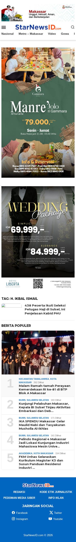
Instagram (22, 518)
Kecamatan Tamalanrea (34, 379)
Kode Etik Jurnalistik (56, 492)
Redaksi (19, 492)
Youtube (58, 518)
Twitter (58, 512)
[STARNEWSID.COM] (38, 26)
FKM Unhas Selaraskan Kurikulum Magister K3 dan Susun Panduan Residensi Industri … (41, 462)
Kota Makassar (43, 453)
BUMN (22, 400)
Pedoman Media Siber (19, 497)
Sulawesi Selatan (38, 400)
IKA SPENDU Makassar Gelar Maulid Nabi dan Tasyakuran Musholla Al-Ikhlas (42, 424)
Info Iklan (55, 497)
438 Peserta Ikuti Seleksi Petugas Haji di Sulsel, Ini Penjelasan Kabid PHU (45, 309)
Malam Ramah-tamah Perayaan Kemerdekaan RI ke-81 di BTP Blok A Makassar (44, 389)
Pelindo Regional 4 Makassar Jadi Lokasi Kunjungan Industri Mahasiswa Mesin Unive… (44, 442)
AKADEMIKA (25, 453)
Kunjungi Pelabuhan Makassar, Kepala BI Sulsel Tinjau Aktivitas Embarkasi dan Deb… (45, 407)
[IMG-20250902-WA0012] (38, 12)
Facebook (22, 512)
